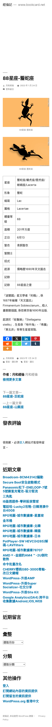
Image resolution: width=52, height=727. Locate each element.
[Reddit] (7, 343)
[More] (7, 348)
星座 (8, 362)
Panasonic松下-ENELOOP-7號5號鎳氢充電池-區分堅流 (25, 489)
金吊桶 (7, 521)
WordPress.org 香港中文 (21, 701)
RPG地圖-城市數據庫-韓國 (22, 531)
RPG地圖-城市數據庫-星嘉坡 (23, 515)
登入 (22, 442)
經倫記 (7, 5)
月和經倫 (10, 85)
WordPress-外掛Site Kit (21, 592)
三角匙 (7, 496)
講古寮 (15, 362)
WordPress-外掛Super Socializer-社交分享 (19, 585)
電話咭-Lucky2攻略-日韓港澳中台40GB (26, 508)
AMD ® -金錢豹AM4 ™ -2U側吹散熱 (25, 557)
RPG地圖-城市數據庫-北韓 (22, 526)
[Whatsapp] (16, 343)
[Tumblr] (35, 343)
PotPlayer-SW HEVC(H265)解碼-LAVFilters (25, 543)
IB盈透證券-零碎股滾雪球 (21, 501)
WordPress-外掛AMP (19, 578)
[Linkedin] (26, 338)
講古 (32, 362)
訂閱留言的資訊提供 (17, 696)
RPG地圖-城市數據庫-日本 (22, 536)
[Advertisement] (26, 37)
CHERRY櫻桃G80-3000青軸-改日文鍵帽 (24, 571)
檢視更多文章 (12, 379)
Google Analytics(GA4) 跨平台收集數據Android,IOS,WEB (26, 599)
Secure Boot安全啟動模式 (21, 482)
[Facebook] (7, 338)
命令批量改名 (12, 564)
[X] (16, 338)
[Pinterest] (35, 338)
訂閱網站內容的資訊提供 (20, 691)
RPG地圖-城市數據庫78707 (23, 550)
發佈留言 (10, 89)
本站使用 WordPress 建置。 (23, 716)
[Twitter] (26, 343)
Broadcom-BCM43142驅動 (23, 477)
